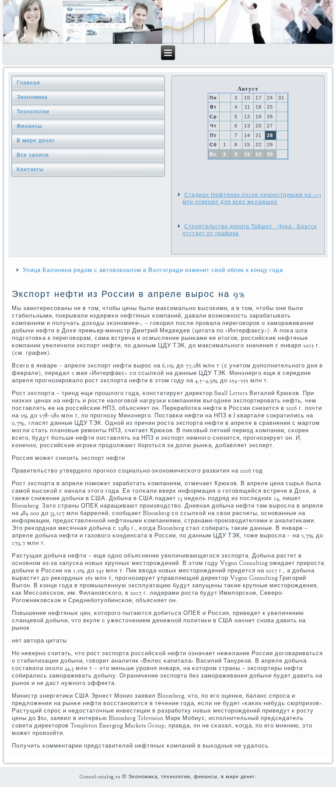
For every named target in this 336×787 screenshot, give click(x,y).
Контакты (30, 169)
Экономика (32, 97)
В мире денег (36, 140)
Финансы (29, 126)
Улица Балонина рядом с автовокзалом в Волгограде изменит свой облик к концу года (153, 270)
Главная (28, 82)
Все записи (33, 155)
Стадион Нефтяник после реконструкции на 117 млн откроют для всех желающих (252, 198)
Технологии (33, 111)
